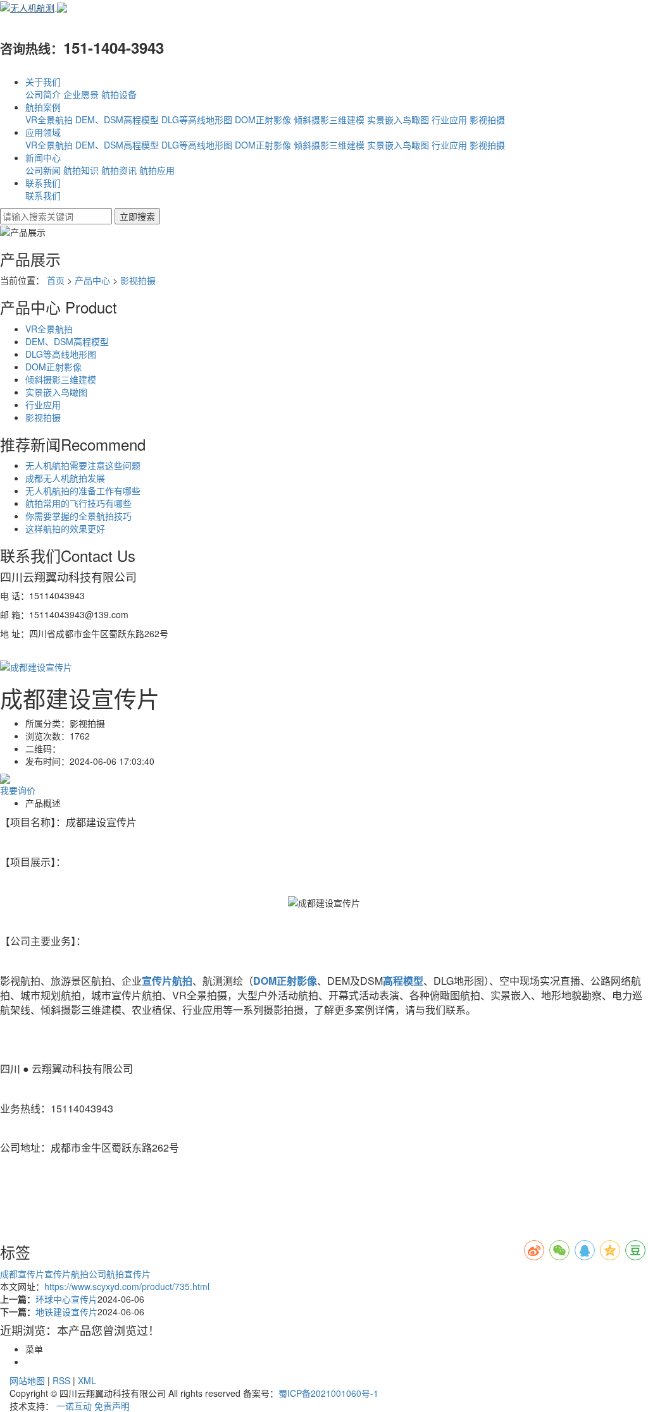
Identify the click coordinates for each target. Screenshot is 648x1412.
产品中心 (92, 280)
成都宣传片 (22, 1273)
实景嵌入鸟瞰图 (398, 119)
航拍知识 (81, 170)
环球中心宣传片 (66, 1299)
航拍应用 (157, 170)
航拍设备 (119, 94)
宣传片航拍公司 (75, 1273)
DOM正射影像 (263, 119)
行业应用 (449, 119)
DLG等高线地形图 (196, 119)
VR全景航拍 (49, 119)
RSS (61, 1380)
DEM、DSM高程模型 (117, 119)
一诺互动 (74, 1405)
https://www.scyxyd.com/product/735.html (126, 1286)
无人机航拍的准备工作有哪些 (82, 490)
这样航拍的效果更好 (65, 528)
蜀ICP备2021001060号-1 (328, 1393)
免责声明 (112, 1405)
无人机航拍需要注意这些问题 (82, 465)
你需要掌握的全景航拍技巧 (78, 515)
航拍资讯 (119, 170)
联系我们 (43, 182)
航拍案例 (43, 106)
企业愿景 (81, 94)
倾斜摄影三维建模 (329, 119)
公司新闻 (43, 170)
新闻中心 (43, 157)
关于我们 (43, 81)
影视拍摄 (487, 119)
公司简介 (43, 94)
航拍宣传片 (128, 1273)
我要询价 (17, 790)
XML (87, 1380)
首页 (56, 280)
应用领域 (43, 132)
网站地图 (27, 1380)
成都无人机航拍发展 (65, 478)
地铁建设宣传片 (66, 1311)
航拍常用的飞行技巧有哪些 (78, 503)
